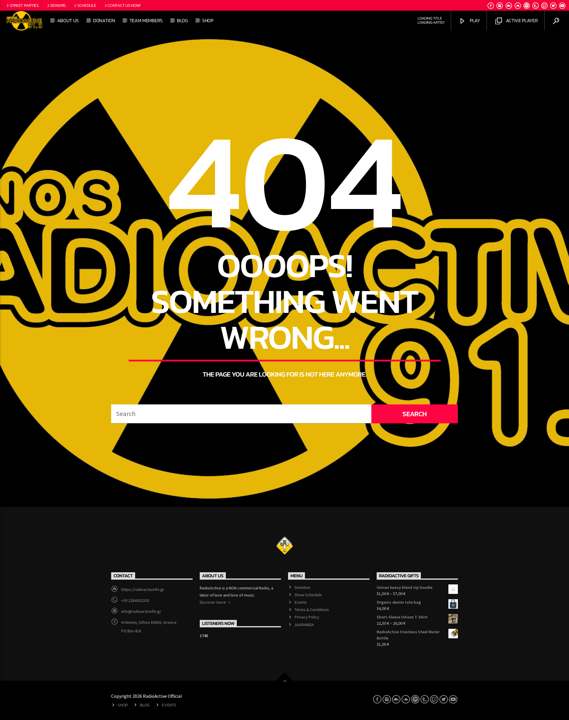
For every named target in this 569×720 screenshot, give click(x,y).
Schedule (86, 5)
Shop (207, 20)
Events (301, 602)
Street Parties (24, 5)
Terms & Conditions (312, 609)
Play (474, 20)
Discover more (213, 602)
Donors (58, 5)
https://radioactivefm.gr (142, 589)
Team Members (146, 20)
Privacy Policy (307, 617)
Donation (104, 20)
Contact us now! (124, 5)
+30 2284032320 (135, 600)
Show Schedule (308, 594)
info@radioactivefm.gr (141, 611)
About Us (68, 20)
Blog (182, 20)
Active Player (521, 20)
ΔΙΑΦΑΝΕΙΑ (304, 624)
